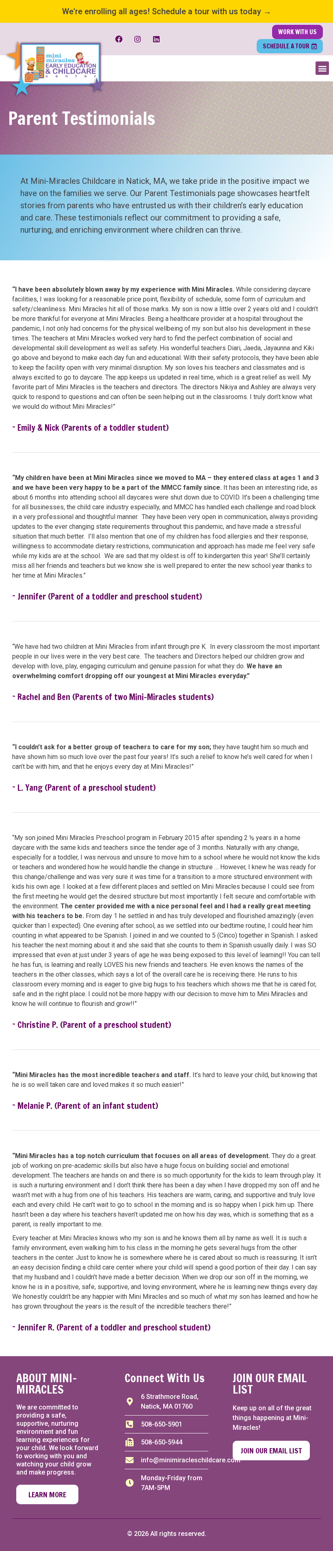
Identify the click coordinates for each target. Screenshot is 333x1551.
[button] (322, 68)
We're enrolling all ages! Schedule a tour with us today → (166, 11)
